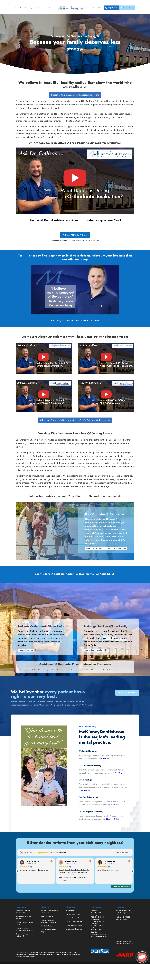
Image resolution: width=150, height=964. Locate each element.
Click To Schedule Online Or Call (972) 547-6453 (106, 548)
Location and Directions (74, 929)
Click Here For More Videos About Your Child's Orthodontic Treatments (75, 420)
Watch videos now (26, 650)
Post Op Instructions (73, 914)
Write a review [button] (122, 853)
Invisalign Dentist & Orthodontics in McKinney (24, 929)
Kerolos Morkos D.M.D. (65, 670)
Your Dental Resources (74, 925)
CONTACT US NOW (127, 692)
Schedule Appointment (74, 922)
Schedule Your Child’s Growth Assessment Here (75, 94)
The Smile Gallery (47, 926)
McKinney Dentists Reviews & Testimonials (49, 921)
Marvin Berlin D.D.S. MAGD (84, 670)
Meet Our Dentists (47, 916)
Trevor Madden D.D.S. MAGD (106, 670)
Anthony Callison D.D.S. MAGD (30, 670)
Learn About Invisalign (94, 650)
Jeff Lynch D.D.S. (49, 670)
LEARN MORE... (104, 758)
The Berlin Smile (42, 8)
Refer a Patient (97, 8)
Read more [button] (24, 880)
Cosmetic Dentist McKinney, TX (22, 935)
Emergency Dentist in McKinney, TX (23, 912)
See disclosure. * (29, 957)
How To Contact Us (72, 918)
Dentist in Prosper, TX (123, 942)
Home (17, 8)
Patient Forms (70, 911)
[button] (132, 871)
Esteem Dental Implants (27, 8)
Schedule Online (128, 8)
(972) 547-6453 (112, 8)
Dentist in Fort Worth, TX (124, 944)
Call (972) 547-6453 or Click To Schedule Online (75, 320)
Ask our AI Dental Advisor (75, 234)
